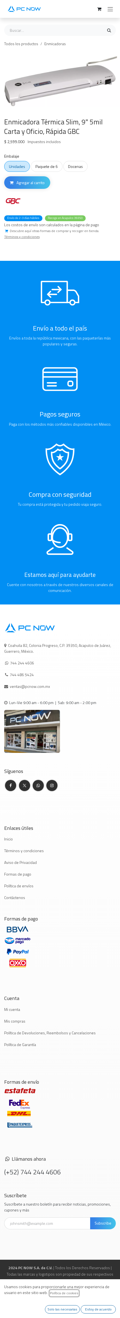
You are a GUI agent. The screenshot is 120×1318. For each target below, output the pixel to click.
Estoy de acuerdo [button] (98, 1309)
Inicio (8, 839)
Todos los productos (21, 44)
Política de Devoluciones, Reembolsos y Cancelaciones (50, 1033)
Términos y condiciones (24, 851)
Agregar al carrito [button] (30, 182)
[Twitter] (24, 785)
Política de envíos (18, 886)
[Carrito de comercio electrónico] (99, 9)
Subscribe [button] (103, 1223)
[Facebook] (10, 785)
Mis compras (14, 1021)
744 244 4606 (22, 663)
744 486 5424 (22, 675)
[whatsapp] (38, 785)
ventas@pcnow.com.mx (30, 686)
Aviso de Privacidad (20, 862)
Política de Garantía (20, 1044)
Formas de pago (17, 874)
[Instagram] (51, 785)
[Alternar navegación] (110, 9)
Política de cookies (64, 1293)
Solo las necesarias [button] (62, 1309)
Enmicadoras (55, 44)
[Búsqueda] (109, 30)
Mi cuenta (12, 1009)
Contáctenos (14, 897)
